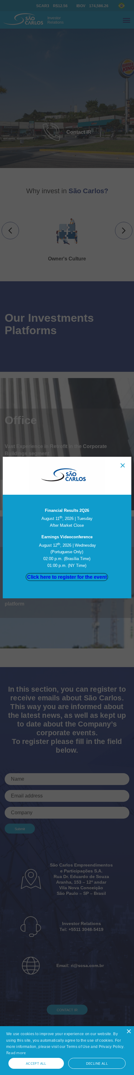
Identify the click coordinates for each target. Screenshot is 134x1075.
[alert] (67, 1050)
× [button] (128, 1031)
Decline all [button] (97, 1063)
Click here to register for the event (67, 577)
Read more (16, 1052)
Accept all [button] (36, 1063)
